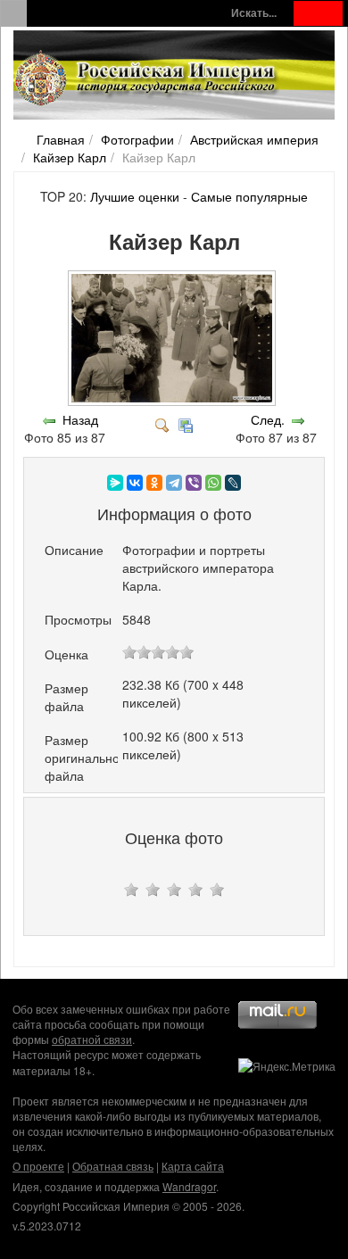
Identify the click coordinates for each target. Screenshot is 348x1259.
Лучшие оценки (134, 196)
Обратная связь (112, 1165)
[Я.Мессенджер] (115, 483)
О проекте (38, 1165)
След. (268, 419)
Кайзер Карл (69, 157)
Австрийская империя (254, 139)
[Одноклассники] (154, 483)
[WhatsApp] (213, 483)
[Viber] (194, 483)
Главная (61, 139)
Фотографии (137, 139)
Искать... (254, 13)
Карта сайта (193, 1165)
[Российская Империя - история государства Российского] (147, 78)
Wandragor (189, 1186)
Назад (80, 419)
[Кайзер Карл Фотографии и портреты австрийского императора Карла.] (173, 401)
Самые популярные (249, 196)
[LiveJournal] (233, 483)
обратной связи (92, 1039)
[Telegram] (174, 483)
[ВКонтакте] (135, 483)
